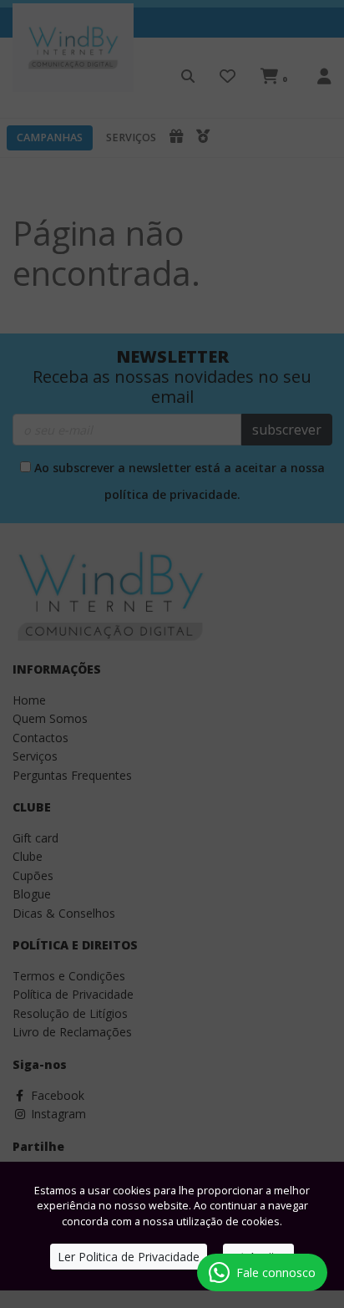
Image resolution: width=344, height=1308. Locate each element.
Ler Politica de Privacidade (129, 1257)
